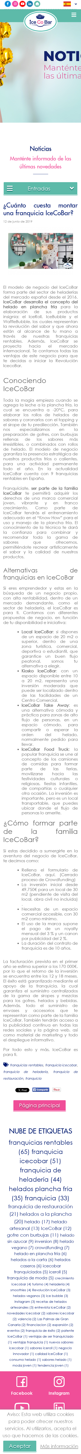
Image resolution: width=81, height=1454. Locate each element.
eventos (16, 1330)
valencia (27, 1319)
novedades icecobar (26, 1313)
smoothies (20, 1290)
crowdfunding (52, 1247)
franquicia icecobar (61, 1065)
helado (37, 1221)
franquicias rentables (26, 1065)
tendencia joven (53, 1365)
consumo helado (25, 1359)
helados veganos (29, 1296)
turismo (40, 1284)
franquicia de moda (30, 1277)
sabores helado (57, 1359)
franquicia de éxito (43, 1330)
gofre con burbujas (33, 1235)
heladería (59, 1284)
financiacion (39, 1325)
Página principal (39, 1105)
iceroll (58, 1271)
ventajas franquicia (30, 1342)
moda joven (25, 1365)
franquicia (33, 1078)
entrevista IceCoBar (53, 1307)
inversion (47, 1241)
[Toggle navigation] (73, 14)
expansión (62, 1325)
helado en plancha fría (40, 1253)
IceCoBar (56, 1228)
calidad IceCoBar (51, 1354)
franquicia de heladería (25, 1072)
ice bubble (57, 1296)
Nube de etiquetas (40, 1131)
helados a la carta (32, 1259)
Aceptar (20, 1446)
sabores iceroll (44, 1348)
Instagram (24, 1301)
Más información (59, 1446)
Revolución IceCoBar (51, 1290)
